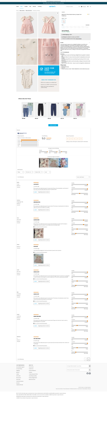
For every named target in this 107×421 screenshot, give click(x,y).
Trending (39, 6)
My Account (18, 377)
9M (75, 27)
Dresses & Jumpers (36, 10)
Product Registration (33, 377)
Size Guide (87, 24)
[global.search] (90, 370)
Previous (42, 1)
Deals (17, 6)
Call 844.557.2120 (19, 384)
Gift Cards (18, 375)
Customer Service (19, 381)
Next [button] (89, 111)
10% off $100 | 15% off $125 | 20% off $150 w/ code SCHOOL (53, 3)
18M (83, 27)
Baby (21, 6)
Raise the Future (32, 379)
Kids (30, 6)
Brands (34, 6)
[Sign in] (88, 6)
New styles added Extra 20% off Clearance (53, 1)
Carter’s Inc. (31, 368)
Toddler (26, 6)
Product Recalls (84, 388)
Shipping (18, 370)
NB (63, 27)
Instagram (90, 373)
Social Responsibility (33, 375)
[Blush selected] (63, 21)
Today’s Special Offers (33, 374)
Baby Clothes (22, 10)
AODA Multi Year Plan (73, 388)
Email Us (18, 383)
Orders (17, 374)
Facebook (87, 373)
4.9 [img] (88, 14)
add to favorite (58, 13)
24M (87, 27)
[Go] (79, 6)
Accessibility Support (20, 367)
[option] (27, 111)
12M (79, 27)
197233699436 (66, 52)
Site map (89, 388)
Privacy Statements (66, 388)
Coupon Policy (79, 388)
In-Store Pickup (19, 368)
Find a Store (31, 367)
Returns (17, 372)
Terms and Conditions (59, 388)
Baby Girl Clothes (29, 10)
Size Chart (18, 379)
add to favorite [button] (32, 103)
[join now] (90, 366)
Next (65, 1)
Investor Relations (32, 370)
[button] (26, 25)
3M (67, 27)
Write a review (53, 125)
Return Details (78, 38)
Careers (30, 372)
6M (71, 27)
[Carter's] (52, 6)
